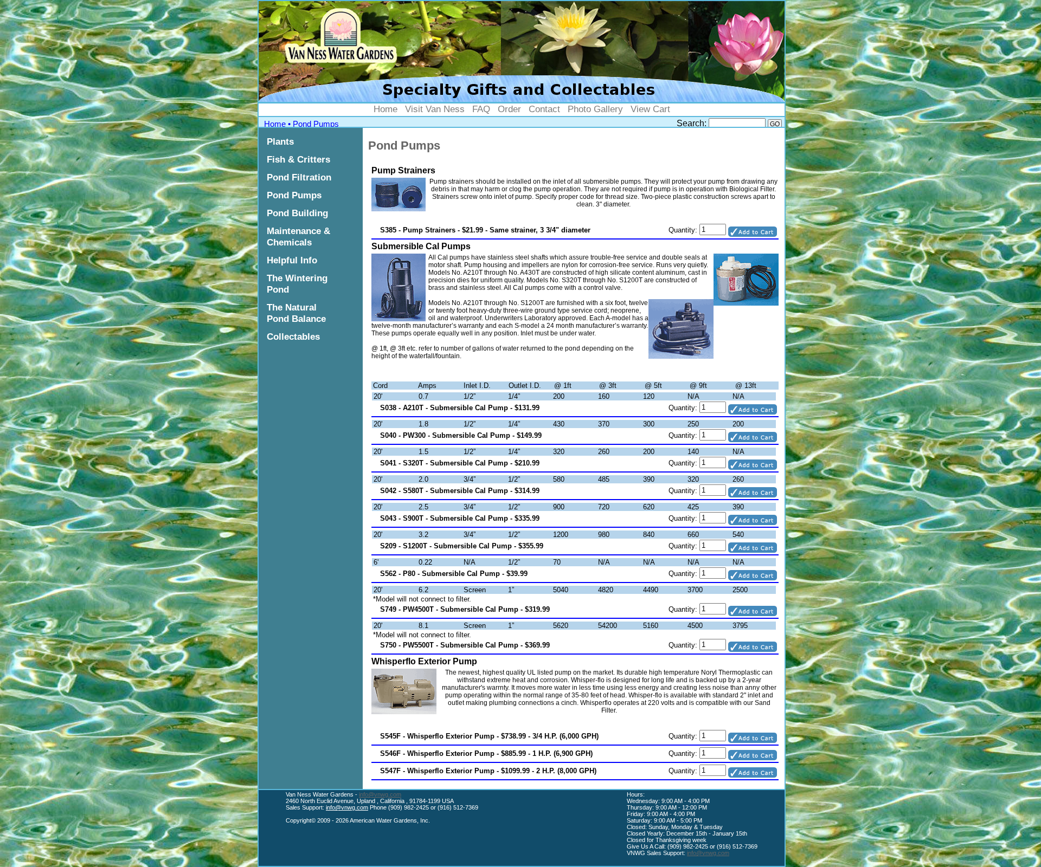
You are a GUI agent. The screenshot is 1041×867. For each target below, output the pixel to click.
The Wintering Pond (297, 284)
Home (385, 108)
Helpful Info (292, 260)
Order (509, 108)
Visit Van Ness (435, 108)
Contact (544, 108)
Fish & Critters (298, 159)
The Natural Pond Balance (296, 313)
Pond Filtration (299, 177)
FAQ (481, 108)
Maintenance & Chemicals (298, 236)
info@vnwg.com (380, 794)
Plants (280, 141)
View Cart (650, 108)
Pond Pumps (316, 124)
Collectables (293, 336)
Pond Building (297, 213)
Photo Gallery (595, 108)
